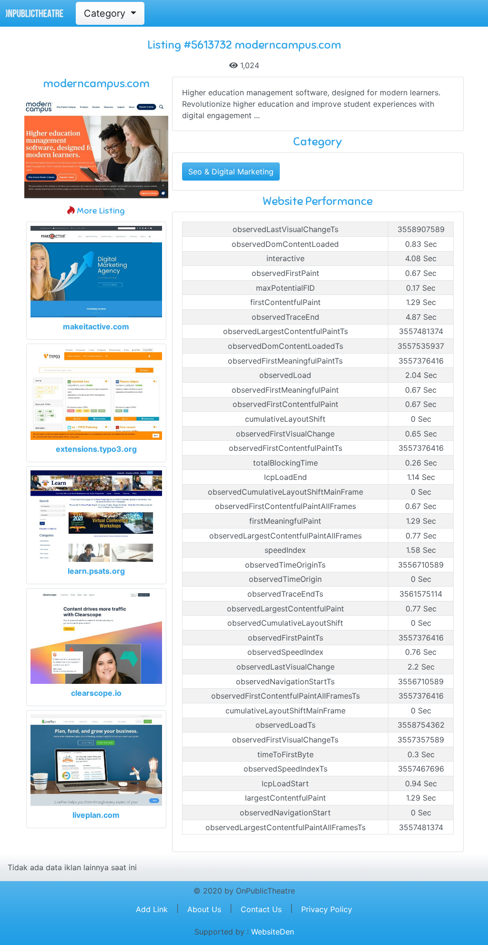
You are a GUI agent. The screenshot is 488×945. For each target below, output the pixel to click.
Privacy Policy (326, 909)
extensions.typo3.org (96, 449)
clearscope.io (96, 693)
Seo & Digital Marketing (231, 171)
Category (106, 13)
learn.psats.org (96, 571)
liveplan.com (96, 815)
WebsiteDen (272, 931)
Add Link (152, 909)
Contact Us (261, 909)
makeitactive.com (96, 326)
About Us (204, 909)
